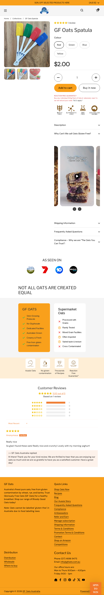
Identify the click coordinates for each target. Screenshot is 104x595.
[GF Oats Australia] (44, 10)
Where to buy (10, 565)
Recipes (58, 493)
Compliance (60, 509)
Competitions (61, 544)
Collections (16, 18)
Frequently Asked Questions (68, 505)
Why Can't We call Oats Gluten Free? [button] (72, 133)
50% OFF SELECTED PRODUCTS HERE (52, 3)
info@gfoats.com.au (70, 561)
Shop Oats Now (61, 489)
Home (6, 18)
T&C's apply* (78, 100)
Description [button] (60, 125)
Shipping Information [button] (64, 223)
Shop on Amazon (62, 540)
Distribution (10, 557)
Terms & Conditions (64, 528)
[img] (12, 431)
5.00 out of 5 (59, 393)
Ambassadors (61, 513)
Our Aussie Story (62, 501)
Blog (56, 497)
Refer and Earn (61, 516)
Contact (58, 536)
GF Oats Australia (31, 591)
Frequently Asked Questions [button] (68, 231)
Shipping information (64, 524)
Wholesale (9, 561)
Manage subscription (64, 520)
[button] (97, 10)
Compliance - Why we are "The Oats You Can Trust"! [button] (74, 242)
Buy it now (89, 88)
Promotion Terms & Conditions (69, 532)
